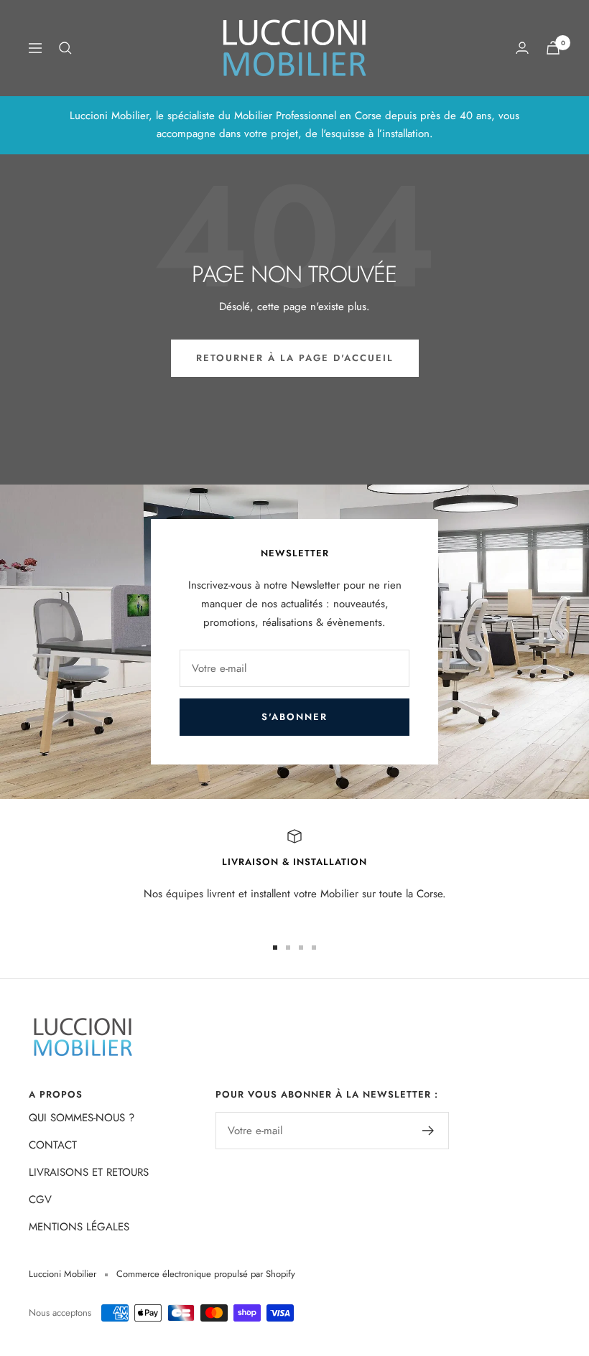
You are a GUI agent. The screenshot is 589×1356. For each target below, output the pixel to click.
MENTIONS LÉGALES (79, 1227)
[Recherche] (65, 48)
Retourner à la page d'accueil (295, 358)
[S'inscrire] (428, 1131)
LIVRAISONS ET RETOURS (89, 1172)
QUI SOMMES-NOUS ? (81, 1118)
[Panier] (553, 48)
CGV (40, 1199)
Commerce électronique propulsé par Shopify (205, 1274)
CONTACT (53, 1145)
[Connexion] (522, 48)
